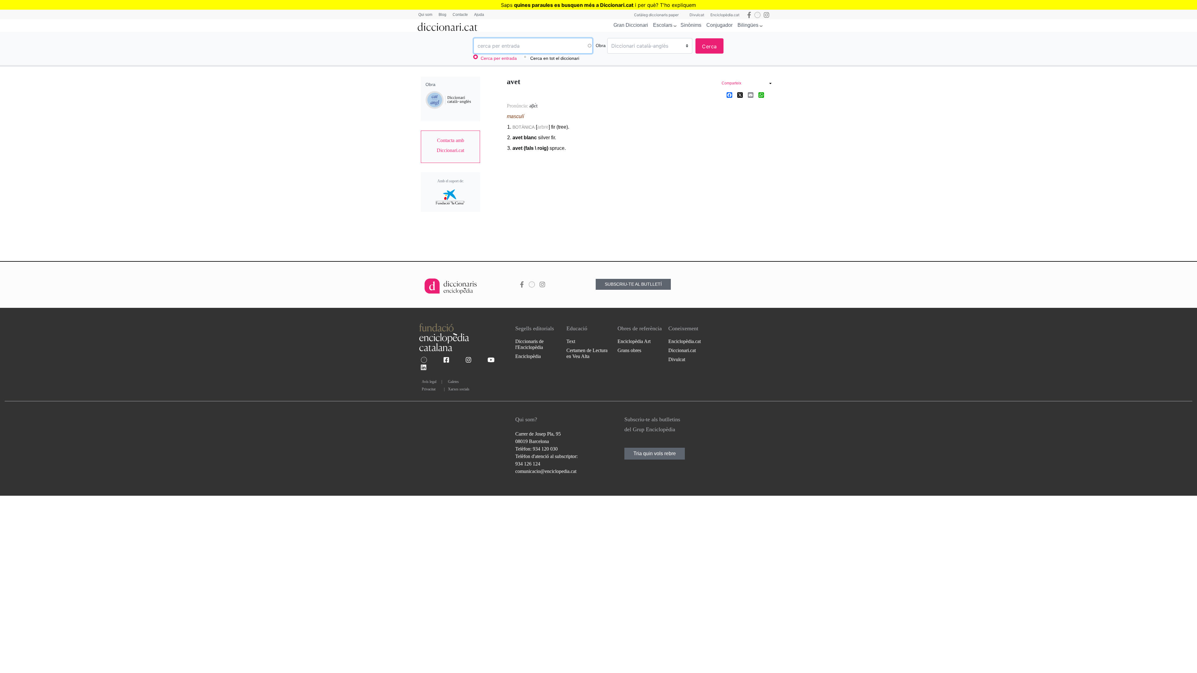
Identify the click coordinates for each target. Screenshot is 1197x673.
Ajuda (479, 14)
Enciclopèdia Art (634, 341)
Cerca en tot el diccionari (554, 58)
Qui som (425, 14)
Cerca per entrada (499, 58)
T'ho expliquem (678, 5)
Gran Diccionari (630, 25)
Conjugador (719, 25)
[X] (740, 95)
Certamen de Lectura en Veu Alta (587, 353)
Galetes (453, 381)
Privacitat (428, 389)
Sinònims (690, 25)
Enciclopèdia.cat (724, 14)
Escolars (662, 25)
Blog (442, 14)
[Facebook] (729, 95)
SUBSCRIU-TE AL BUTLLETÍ (633, 284)
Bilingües (748, 25)
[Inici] (447, 25)
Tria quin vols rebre (654, 453)
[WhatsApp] (761, 95)
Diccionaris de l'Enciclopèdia (529, 344)
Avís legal (429, 381)
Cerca (709, 46)
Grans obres (629, 350)
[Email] (750, 95)
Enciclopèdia (528, 356)
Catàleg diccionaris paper (656, 14)
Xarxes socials (458, 389)
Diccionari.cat (682, 350)
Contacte (460, 14)
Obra (601, 45)
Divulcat (697, 14)
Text (570, 341)
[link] (450, 145)
